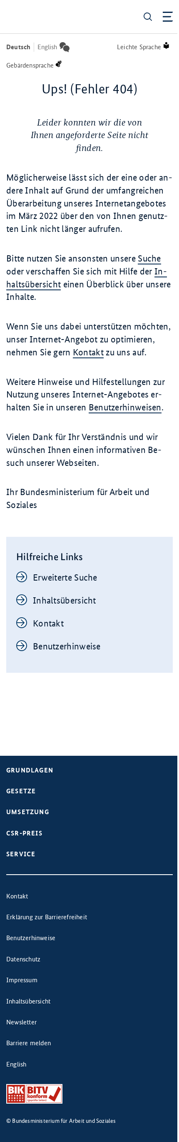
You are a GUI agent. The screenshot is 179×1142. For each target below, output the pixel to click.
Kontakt (88, 352)
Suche (149, 258)
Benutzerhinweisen (125, 407)
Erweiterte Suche (65, 577)
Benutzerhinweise (67, 646)
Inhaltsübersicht (64, 600)
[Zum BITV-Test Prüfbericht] (34, 1094)
